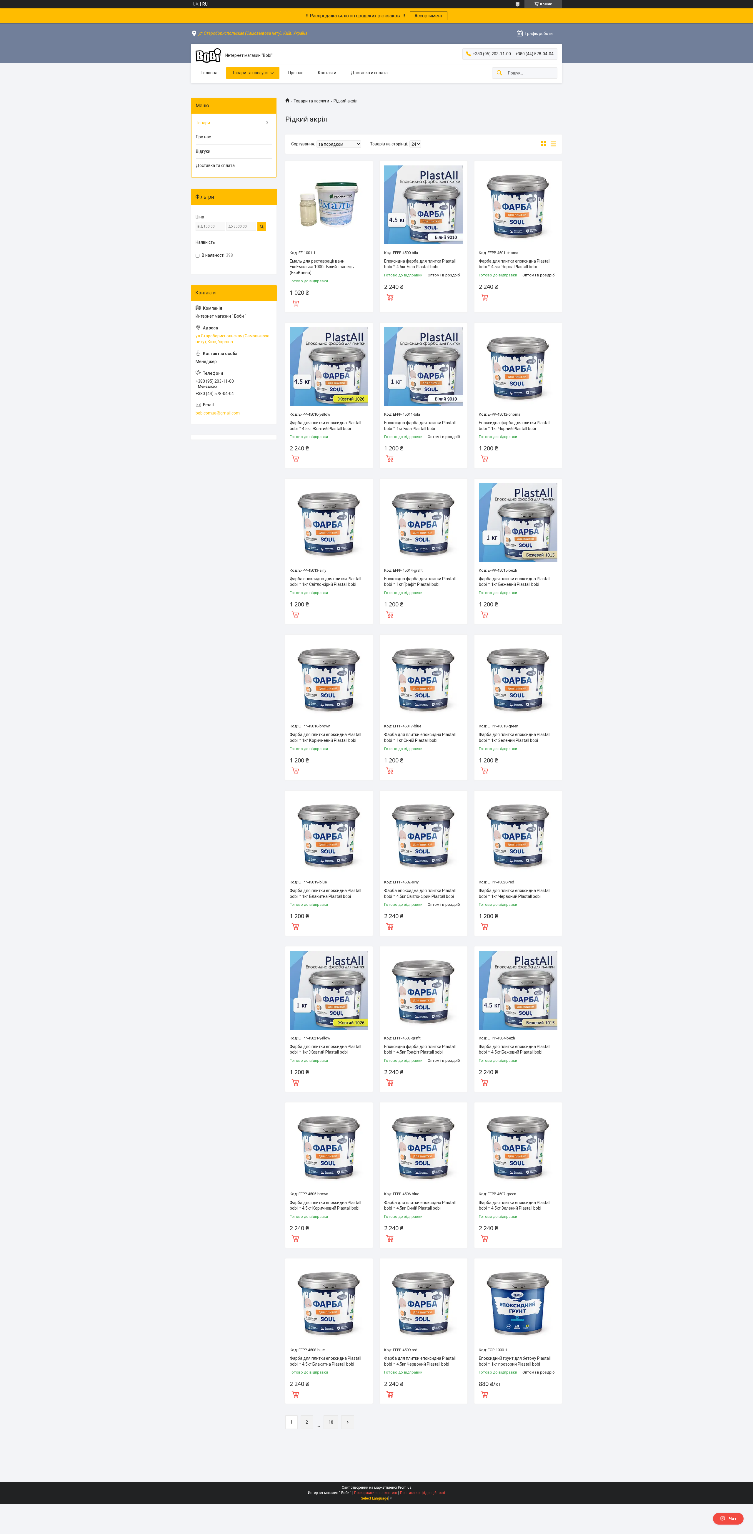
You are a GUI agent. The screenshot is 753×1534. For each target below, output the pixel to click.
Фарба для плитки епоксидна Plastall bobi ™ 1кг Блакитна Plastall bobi (325, 893)
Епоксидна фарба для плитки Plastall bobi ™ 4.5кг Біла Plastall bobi (420, 264)
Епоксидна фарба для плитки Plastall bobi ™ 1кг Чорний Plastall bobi (514, 425)
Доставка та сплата (215, 165)
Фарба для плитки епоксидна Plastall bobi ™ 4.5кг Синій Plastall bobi (420, 1205)
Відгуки (203, 151)
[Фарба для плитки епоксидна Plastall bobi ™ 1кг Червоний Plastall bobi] (518, 834)
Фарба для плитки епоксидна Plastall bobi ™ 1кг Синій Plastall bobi (420, 737)
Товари (203, 122)
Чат (733, 1518)
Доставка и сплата (369, 72)
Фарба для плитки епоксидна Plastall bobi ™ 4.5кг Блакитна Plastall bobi (325, 1361)
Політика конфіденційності (422, 1493)
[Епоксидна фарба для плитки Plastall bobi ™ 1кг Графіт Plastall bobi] (423, 522)
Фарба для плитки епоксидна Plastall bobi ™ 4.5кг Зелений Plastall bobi (514, 1205)
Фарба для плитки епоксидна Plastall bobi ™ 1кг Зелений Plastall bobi (514, 737)
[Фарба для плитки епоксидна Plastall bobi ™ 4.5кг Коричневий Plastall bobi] (329, 1146)
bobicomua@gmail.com (218, 413)
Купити (295, 302)
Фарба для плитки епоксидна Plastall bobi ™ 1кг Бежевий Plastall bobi (514, 581)
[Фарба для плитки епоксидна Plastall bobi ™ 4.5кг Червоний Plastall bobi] (423, 1302)
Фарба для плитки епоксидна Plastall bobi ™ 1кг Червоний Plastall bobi (514, 893)
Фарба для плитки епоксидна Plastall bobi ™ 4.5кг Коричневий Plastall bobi (325, 1205)
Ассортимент (428, 16)
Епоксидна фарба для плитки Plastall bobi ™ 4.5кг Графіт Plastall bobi (420, 1049)
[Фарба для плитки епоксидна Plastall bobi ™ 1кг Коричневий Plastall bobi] (329, 678)
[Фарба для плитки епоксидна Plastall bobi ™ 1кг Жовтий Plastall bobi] (329, 990)
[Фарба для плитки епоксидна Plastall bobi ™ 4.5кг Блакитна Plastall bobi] (329, 1302)
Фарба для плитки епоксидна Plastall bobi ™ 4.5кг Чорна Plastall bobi (514, 264)
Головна (209, 72)
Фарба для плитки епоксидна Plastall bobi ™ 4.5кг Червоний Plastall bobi (420, 1361)
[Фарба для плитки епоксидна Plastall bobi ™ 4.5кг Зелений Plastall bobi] (518, 1146)
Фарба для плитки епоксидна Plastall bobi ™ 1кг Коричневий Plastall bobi (325, 737)
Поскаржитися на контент (375, 1493)
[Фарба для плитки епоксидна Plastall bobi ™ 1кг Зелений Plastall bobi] (518, 678)
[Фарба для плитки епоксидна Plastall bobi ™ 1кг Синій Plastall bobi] (423, 678)
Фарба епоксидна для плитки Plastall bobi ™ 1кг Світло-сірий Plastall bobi (325, 581)
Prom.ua (405, 1487)
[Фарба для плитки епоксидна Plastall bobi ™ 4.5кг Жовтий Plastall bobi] (329, 366)
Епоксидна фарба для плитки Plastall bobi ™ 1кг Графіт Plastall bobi (420, 581)
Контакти (327, 72)
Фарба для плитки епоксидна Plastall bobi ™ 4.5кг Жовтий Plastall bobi (325, 425)
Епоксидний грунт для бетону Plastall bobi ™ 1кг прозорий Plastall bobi (515, 1361)
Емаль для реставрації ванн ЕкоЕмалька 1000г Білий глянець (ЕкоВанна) (322, 267)
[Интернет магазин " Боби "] (208, 55)
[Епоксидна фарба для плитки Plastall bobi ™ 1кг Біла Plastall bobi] (423, 366)
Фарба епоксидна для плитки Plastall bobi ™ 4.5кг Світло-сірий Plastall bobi (420, 893)
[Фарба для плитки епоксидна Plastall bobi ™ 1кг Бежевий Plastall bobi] (518, 522)
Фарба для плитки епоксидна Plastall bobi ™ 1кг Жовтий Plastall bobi (325, 1049)
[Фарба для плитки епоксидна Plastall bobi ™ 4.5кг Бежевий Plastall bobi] (518, 990)
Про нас (295, 72)
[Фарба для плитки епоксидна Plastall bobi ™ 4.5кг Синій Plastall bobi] (423, 1146)
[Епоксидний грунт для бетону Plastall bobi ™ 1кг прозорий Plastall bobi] (518, 1302)
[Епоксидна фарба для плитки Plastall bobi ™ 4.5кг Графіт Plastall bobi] (423, 990)
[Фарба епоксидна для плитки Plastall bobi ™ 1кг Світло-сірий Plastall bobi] (329, 522)
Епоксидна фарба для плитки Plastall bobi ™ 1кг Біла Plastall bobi (420, 425)
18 (331, 1422)
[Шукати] (499, 73)
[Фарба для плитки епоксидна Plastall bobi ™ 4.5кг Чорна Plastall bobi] (518, 204)
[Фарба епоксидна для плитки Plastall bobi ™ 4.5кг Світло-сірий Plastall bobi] (423, 834)
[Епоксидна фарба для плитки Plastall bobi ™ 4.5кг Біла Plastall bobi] (423, 204)
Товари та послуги (250, 72)
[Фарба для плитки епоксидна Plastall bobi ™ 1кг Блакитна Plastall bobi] (329, 834)
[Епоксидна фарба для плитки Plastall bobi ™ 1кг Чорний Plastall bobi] (518, 366)
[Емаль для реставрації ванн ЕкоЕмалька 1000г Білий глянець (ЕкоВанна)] (329, 204)
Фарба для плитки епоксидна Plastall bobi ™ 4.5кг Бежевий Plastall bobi (514, 1049)
